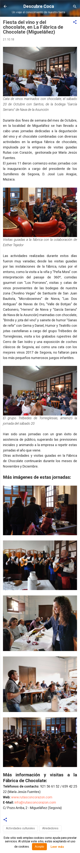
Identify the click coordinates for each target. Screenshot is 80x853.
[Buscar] (75, 7)
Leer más (57, 847)
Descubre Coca (38, 6)
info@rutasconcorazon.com (35, 802)
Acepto (39, 846)
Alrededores (50, 828)
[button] (75, 22)
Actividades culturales (20, 828)
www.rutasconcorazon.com (31, 797)
